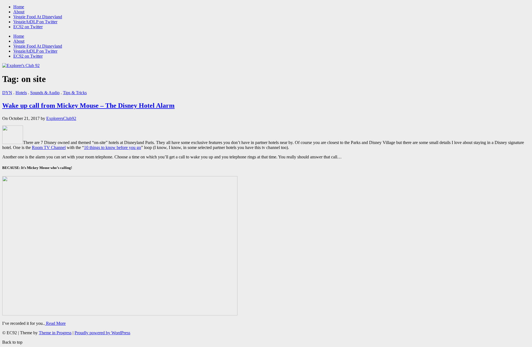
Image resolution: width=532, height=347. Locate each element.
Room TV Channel (49, 147)
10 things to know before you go (112, 147)
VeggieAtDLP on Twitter (35, 21)
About (18, 11)
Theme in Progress (55, 332)
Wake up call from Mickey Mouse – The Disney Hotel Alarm (88, 105)
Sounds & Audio (45, 92)
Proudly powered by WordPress (102, 332)
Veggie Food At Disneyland (37, 16)
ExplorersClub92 (61, 118)
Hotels (21, 92)
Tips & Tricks (75, 92)
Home (18, 6)
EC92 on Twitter (28, 26)
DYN (7, 92)
